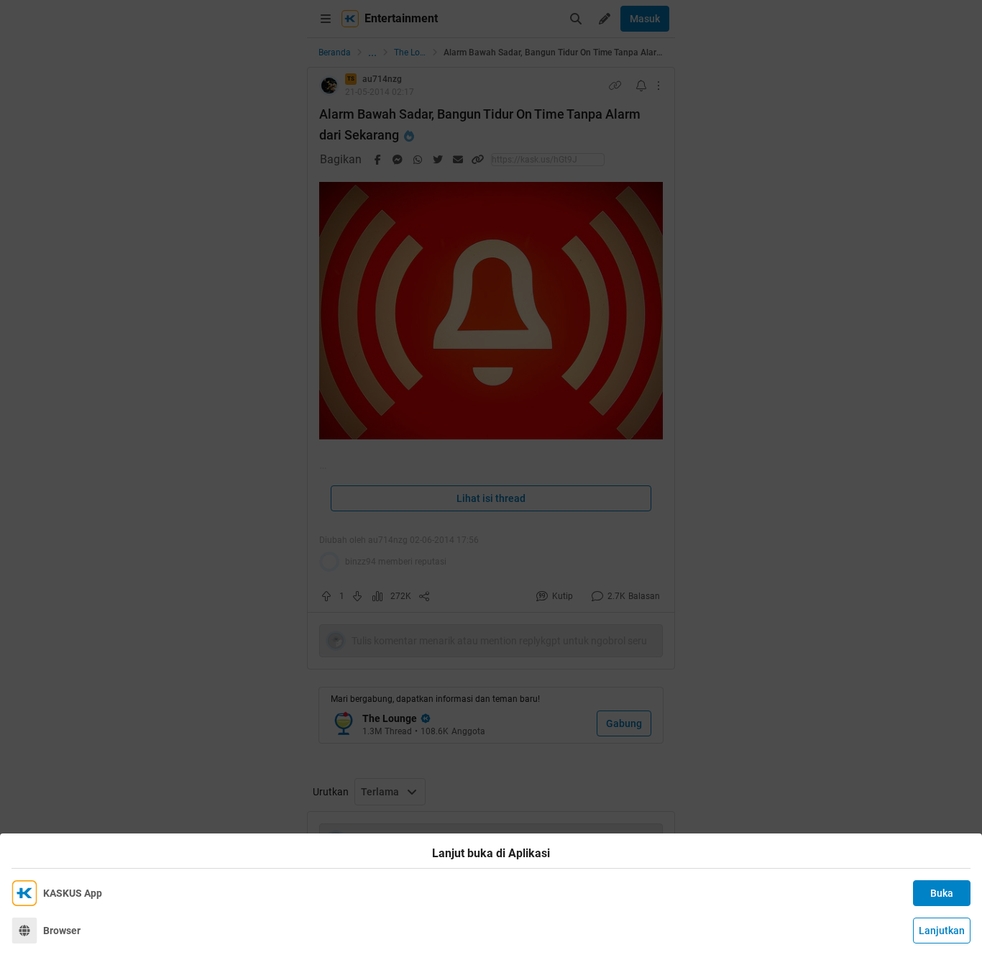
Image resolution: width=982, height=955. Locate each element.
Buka (941, 893)
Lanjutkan (942, 930)
